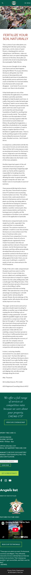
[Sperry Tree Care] (14, 3)
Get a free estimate (9, 473)
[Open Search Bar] (2, 3)
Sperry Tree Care (18, 572)
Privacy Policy (11, 570)
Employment (20, 570)
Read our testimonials (11, 544)
